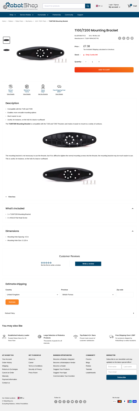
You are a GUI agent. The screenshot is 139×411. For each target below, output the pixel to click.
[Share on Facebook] (119, 38)
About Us (32, 359)
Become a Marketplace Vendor (64, 362)
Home (4, 21)
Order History (7, 362)
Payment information (9, 379)
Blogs (88, 362)
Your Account (7, 359)
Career (31, 362)
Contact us (6, 383)
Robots (10, 21)
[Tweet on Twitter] (127, 38)
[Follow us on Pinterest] (68, 401)
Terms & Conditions (35, 366)
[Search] (88, 6)
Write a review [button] (88, 264)
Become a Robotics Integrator (63, 359)
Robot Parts (19, 21)
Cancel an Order (8, 373)
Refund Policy (10, 313)
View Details (10, 94)
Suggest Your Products (61, 369)
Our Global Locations (8, 398)
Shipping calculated (99, 49)
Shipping (5, 366)
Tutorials (89, 369)
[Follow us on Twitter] (59, 401)
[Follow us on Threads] (84, 401)
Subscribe (121, 377)
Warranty (5, 376)
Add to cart (104, 70)
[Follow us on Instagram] (64, 401)
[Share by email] (132, 38)
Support (80, 15)
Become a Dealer (59, 366)
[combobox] (64, 5)
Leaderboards (91, 373)
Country (9, 290)
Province (64, 290)
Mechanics (29, 21)
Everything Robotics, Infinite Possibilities (15, 403)
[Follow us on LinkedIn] (80, 401)
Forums (88, 359)
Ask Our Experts (43, 94)
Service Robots (25, 15)
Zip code (120, 290)
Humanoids (42, 15)
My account (113, 7)
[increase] (99, 61)
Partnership (57, 15)
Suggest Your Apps (60, 373)
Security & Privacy (35, 369)
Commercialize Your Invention (64, 376)
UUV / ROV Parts (40, 21)
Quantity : (78, 62)
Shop (12, 15)
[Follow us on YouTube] (72, 401)
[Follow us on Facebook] (55, 401)
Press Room (33, 373)
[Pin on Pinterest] (123, 38)
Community (69, 15)
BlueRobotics (80, 36)
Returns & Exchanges (10, 369)
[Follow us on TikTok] (76, 401)
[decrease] (86, 61)
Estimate (12, 302)
